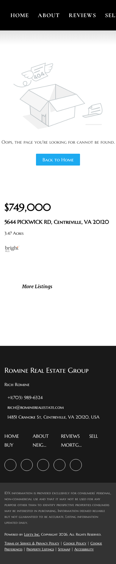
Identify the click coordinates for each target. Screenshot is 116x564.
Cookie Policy (74, 543)
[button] (13, 438)
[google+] (76, 465)
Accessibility (84, 549)
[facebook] (10, 465)
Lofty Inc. (32, 534)
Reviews (82, 15)
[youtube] (59, 465)
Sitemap (64, 549)
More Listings (37, 286)
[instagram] (43, 465)
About (49, 15)
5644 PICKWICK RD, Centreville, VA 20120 (56, 221)
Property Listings (40, 549)
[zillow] (27, 465)
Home (19, 15)
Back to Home (58, 160)
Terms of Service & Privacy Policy (31, 543)
